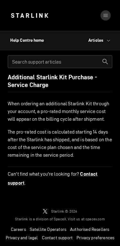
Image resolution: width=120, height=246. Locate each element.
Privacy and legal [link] (22, 237)
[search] (105, 61)
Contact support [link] (57, 237)
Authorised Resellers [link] (89, 229)
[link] (29, 15)
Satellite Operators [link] (48, 229)
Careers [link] (18, 229)
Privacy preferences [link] (95, 237)
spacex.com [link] (95, 219)
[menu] (105, 15)
